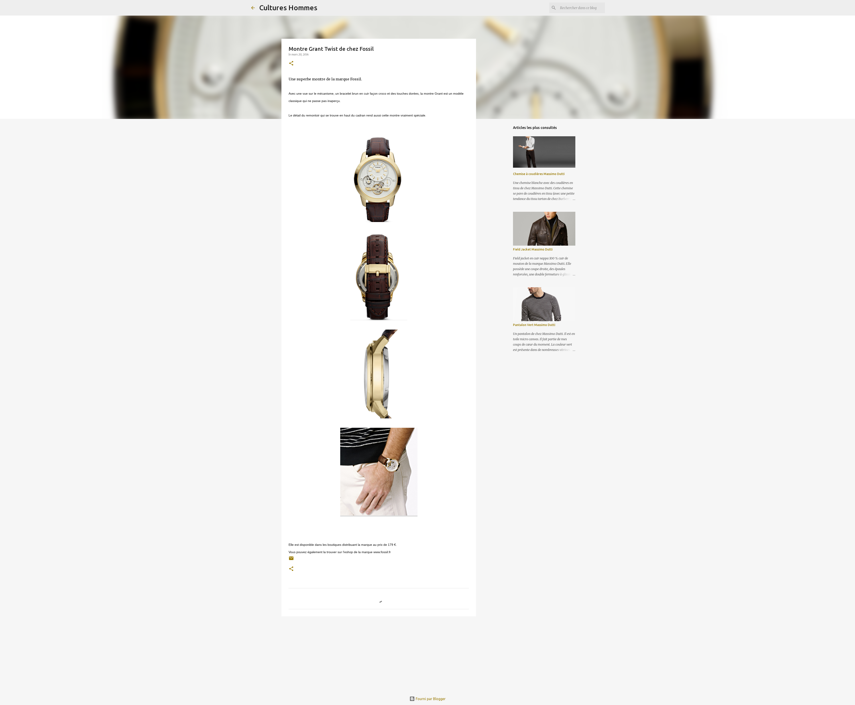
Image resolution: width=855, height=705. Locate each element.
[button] (291, 64)
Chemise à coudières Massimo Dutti (539, 174)
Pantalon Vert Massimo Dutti (534, 325)
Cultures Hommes (288, 8)
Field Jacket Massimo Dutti (533, 249)
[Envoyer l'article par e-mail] (291, 559)
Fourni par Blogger (430, 699)
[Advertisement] (379, 654)
